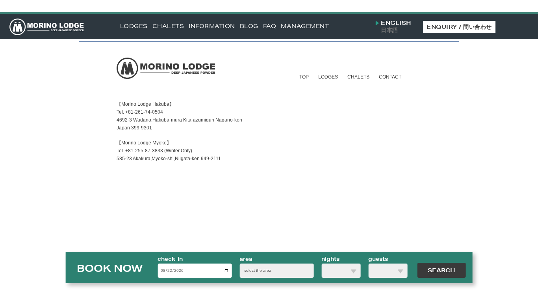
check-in (170, 258)
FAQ (269, 26)
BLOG (249, 26)
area (245, 258)
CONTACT (390, 77)
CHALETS (168, 26)
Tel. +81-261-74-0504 (140, 112)
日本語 (389, 30)
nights (330, 258)
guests (378, 258)
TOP (304, 77)
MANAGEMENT (305, 26)
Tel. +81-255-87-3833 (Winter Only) (154, 150)
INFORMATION (212, 26)
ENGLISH (396, 23)
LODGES (134, 26)
